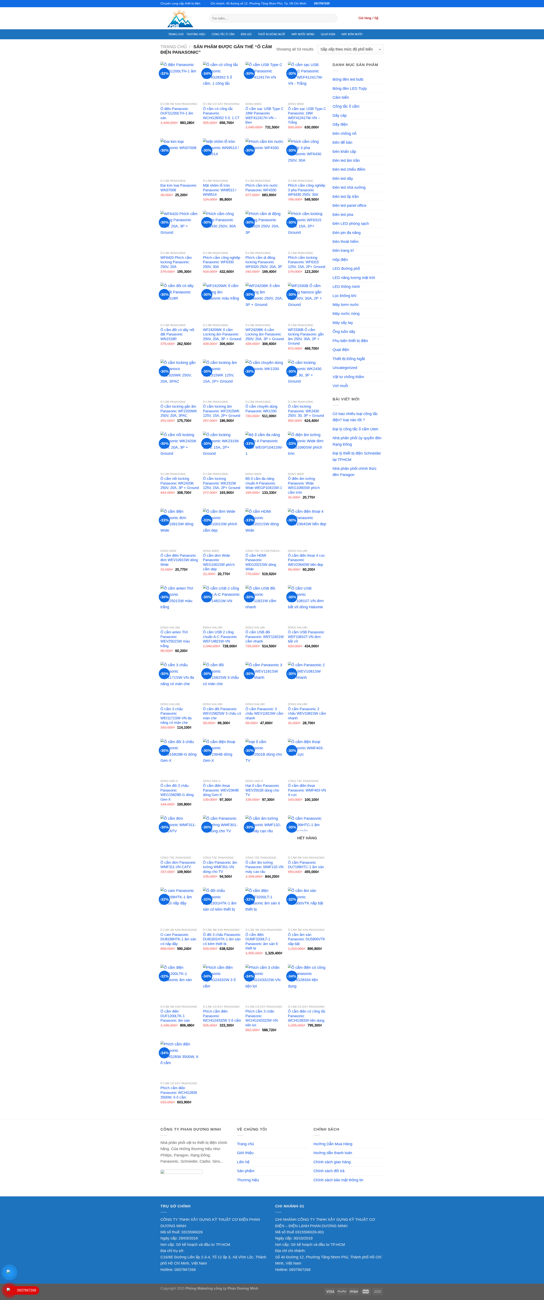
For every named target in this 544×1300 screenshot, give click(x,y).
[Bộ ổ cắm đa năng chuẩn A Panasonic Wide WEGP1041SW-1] (264, 451)
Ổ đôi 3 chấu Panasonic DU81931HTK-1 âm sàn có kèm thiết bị (222, 939)
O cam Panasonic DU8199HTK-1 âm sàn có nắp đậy (178, 939)
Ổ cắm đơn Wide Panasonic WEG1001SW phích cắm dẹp (219, 562)
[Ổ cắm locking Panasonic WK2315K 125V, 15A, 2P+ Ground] (222, 451)
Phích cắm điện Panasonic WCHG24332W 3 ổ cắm (222, 1016)
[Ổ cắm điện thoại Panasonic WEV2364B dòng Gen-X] (222, 758)
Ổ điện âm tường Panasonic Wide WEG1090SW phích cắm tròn (304, 485)
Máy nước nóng (303, 34)
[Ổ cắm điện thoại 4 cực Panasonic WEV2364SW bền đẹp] (307, 527)
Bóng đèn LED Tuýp (350, 88)
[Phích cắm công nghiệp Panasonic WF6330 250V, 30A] (222, 230)
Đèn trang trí (343, 250)
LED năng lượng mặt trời (354, 277)
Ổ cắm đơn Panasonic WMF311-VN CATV (178, 865)
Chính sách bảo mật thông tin (338, 1180)
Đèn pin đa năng (347, 232)
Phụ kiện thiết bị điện (350, 340)
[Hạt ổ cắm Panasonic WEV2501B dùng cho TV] (264, 758)
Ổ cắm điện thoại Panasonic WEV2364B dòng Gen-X (221, 790)
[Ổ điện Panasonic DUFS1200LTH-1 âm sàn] (179, 81)
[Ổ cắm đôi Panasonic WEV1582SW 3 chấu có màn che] (222, 681)
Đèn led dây (343, 178)
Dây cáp (340, 115)
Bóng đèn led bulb (348, 79)
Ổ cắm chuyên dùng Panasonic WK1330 (261, 408)
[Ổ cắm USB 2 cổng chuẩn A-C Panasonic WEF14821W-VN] (222, 604)
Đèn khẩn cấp (344, 151)
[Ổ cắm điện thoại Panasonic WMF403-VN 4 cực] (307, 758)
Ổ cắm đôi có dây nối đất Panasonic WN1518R (177, 334)
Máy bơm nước (352, 34)
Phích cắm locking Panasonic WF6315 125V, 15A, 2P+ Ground (306, 262)
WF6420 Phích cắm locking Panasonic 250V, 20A (176, 262)
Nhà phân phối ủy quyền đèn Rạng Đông (357, 441)
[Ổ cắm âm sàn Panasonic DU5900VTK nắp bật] (307, 906)
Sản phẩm (245, 1171)
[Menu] (162, 34)
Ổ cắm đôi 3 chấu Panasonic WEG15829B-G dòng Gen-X (177, 792)
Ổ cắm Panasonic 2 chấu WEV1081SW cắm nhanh (307, 713)
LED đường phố (346, 268)
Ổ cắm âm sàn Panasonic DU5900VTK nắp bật (306, 939)
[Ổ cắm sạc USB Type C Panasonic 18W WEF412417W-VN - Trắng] (307, 81)
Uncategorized (345, 367)
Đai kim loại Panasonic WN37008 (178, 187)
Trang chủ (176, 34)
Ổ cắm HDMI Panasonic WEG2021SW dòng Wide (260, 562)
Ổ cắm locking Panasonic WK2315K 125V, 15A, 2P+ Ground (221, 483)
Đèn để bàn (342, 142)
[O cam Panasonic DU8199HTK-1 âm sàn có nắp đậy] (179, 906)
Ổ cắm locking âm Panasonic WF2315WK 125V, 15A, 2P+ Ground (221, 411)
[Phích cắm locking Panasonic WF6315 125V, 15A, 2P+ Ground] (307, 230)
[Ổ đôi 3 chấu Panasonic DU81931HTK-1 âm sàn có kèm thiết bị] (222, 906)
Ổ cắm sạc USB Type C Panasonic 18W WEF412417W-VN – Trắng (307, 116)
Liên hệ (243, 1162)
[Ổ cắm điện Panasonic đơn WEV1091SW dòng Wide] (179, 527)
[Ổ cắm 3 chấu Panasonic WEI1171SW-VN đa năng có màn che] (179, 681)
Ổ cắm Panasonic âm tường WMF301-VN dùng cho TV (220, 867)
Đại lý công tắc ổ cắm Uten (355, 429)
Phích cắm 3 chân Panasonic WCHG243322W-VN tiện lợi (261, 1018)
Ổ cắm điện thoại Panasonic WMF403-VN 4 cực (307, 790)
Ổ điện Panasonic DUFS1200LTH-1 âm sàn (176, 113)
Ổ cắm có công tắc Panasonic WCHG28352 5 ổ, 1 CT (221, 113)
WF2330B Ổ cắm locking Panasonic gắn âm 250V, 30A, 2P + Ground (306, 337)
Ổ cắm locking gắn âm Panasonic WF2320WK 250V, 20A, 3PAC (178, 411)
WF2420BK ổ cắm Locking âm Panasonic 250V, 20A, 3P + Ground (264, 334)
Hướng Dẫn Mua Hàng (332, 1144)
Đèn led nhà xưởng (349, 187)
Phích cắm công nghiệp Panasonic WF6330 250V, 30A (221, 262)
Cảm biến (341, 97)
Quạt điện (328, 34)
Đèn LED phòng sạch (351, 223)
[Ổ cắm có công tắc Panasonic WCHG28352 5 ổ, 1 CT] (222, 81)
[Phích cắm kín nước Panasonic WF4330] (264, 157)
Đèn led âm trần (346, 160)
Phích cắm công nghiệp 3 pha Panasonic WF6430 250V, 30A (306, 190)
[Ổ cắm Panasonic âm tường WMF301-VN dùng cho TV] (222, 834)
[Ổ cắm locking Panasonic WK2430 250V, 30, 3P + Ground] (307, 378)
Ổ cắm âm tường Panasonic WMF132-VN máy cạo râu (264, 867)
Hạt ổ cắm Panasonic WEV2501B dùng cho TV (262, 790)
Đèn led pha (343, 214)
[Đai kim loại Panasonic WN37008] (179, 157)
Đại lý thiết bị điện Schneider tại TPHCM (357, 456)
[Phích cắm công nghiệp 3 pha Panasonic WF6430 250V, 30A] (307, 157)
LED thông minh (346, 286)
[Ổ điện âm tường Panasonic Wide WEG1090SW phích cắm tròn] (307, 451)
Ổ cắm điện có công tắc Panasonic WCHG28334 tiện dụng (307, 1016)
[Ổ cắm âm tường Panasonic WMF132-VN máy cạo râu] (264, 834)
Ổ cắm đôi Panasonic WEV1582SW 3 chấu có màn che (222, 713)
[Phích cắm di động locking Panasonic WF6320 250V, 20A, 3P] (264, 230)
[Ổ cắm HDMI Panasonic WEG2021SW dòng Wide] (264, 527)
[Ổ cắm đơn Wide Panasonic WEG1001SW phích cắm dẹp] (222, 527)
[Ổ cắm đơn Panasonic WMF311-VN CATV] (179, 834)
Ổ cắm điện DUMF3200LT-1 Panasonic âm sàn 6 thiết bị (261, 942)
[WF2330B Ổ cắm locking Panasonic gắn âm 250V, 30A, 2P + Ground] (307, 302)
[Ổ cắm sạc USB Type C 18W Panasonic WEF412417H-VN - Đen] (264, 81)
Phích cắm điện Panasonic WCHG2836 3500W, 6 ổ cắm (178, 1092)
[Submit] (333, 18)
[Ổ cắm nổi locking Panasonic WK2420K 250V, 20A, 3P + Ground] (179, 451)
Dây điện (340, 124)
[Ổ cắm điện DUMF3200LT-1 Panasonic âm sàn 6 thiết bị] (264, 906)
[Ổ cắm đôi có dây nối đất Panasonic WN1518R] (179, 302)
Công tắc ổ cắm (223, 34)
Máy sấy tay (343, 322)
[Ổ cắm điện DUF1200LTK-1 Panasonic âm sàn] (179, 983)
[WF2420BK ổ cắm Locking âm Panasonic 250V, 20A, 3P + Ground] (264, 302)
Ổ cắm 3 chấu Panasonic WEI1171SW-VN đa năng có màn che (175, 716)
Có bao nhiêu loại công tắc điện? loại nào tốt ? (355, 416)
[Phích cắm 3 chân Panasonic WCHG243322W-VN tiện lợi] (264, 983)
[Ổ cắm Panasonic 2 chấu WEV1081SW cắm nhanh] (307, 681)
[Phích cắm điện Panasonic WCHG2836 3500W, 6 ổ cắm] (179, 1060)
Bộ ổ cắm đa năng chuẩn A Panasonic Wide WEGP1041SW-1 (263, 483)
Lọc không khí (344, 295)
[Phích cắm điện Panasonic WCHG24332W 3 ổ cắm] (222, 983)
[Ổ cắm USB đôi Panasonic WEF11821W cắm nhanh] (264, 604)
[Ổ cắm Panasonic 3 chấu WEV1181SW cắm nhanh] (264, 681)
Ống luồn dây (344, 331)
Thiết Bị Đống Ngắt (271, 34)
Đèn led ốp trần (346, 196)
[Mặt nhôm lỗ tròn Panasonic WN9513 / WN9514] (222, 157)
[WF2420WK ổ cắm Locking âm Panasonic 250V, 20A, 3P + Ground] (222, 302)
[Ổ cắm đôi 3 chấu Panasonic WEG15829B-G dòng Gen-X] (179, 758)
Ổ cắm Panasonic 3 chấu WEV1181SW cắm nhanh (264, 713)
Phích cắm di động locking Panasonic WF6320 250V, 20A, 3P (263, 262)
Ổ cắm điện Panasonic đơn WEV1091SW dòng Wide (179, 560)
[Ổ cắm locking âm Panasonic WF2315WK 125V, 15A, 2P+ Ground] (222, 378)
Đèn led (246, 34)
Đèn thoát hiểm (345, 241)
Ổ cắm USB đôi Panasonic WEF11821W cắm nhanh (264, 636)
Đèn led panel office (349, 205)
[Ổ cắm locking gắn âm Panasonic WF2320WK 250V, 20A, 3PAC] (179, 378)
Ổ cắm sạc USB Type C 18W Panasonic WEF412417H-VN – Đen (264, 116)
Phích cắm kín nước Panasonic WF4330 (261, 187)
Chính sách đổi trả (328, 1171)
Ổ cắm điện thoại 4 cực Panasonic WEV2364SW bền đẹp (306, 560)
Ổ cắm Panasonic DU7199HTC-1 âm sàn (306, 865)
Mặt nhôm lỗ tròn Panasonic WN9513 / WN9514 (219, 190)
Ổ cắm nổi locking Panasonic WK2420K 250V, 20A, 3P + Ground (179, 483)
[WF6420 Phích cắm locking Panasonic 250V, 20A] (179, 230)
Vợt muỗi (340, 385)
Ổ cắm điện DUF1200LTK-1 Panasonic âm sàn (175, 1016)
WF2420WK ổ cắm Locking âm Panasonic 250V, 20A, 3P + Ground (222, 334)
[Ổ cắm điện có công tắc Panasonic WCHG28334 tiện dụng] (307, 983)
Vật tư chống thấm (348, 377)
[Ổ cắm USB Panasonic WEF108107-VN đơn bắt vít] (307, 604)
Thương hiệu (196, 34)
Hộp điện (340, 259)
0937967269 (185, 1269)
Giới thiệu (245, 1153)
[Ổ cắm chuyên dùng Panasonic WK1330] (264, 378)
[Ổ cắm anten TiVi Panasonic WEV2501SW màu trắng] (179, 604)
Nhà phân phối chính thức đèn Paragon (355, 471)
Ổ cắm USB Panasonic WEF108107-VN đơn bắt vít (306, 636)
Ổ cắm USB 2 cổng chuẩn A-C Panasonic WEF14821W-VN (220, 636)
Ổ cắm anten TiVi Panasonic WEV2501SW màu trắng (175, 639)
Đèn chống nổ (344, 133)
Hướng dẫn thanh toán (332, 1153)
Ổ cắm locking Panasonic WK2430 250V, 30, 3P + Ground (306, 411)
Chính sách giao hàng (332, 1162)
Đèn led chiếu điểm (349, 169)
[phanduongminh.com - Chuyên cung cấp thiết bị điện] (181, 18)
